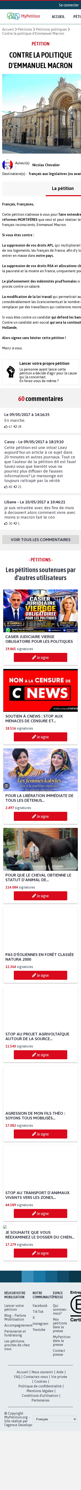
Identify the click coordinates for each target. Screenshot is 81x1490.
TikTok (38, 1352)
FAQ (17, 1417)
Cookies (40, 1422)
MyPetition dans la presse (61, 1381)
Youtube (39, 1370)
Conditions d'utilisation (40, 1436)
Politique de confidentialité (40, 1426)
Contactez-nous (36, 1417)
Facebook (40, 1346)
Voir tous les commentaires (40, 540)
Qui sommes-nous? (60, 1349)
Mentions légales (40, 1431)
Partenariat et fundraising (15, 1373)
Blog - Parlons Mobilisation (15, 1357)
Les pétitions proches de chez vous (17, 1385)
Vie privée (59, 1417)
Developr (25, 1465)
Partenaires (40, 1440)
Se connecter (69, 5)
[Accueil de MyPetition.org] (24, 16)
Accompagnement (18, 1365)
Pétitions (25, 29)
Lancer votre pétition (14, 1348)
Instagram (40, 1364)
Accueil (58, 16)
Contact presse (59, 1393)
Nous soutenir (42, 1412)
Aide (60, 1412)
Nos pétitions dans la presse (60, 1365)
